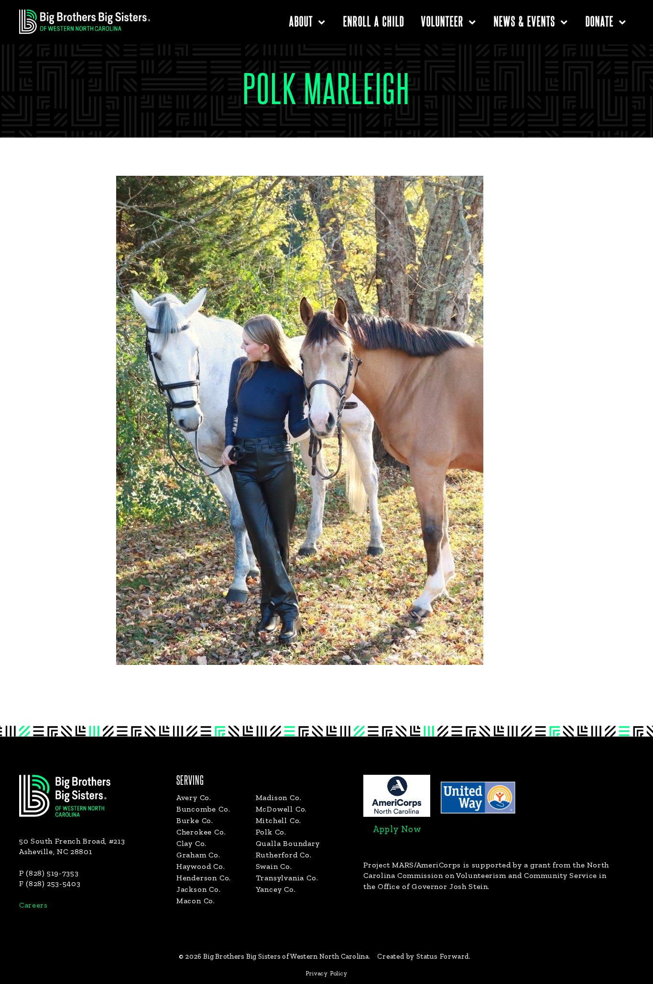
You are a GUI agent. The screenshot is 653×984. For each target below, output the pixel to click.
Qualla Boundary (288, 843)
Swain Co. (274, 866)
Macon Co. (195, 900)
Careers (33, 904)
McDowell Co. (281, 808)
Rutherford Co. (284, 854)
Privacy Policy (326, 973)
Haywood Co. (200, 866)
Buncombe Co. (203, 808)
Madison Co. (279, 797)
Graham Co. (198, 854)
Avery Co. (193, 797)
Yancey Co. (276, 889)
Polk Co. (271, 831)
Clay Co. (191, 843)
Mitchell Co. (279, 820)
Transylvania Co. (287, 877)
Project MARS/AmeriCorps (412, 864)
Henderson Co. (203, 877)
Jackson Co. (198, 889)
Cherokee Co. (201, 831)
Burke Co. (194, 820)
